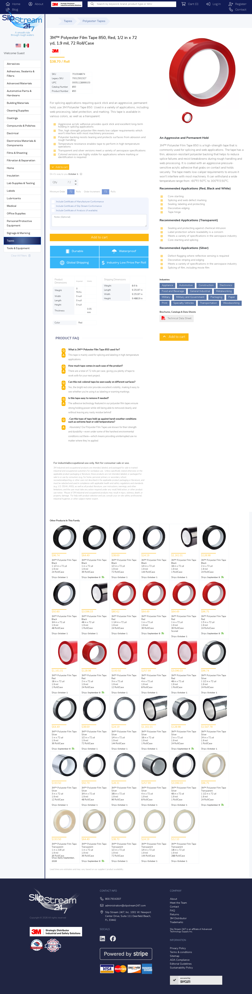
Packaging (216, 297)
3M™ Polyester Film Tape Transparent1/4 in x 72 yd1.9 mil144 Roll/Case (153, 850)
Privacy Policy (178, 948)
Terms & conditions (181, 952)
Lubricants (14, 198)
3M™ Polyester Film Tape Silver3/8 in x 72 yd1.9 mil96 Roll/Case (123, 794)
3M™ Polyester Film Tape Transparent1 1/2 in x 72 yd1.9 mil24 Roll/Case (213, 794)
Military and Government (190, 297)
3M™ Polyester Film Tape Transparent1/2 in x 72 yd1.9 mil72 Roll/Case (123, 850)
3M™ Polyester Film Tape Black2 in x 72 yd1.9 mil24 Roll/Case (213, 566)
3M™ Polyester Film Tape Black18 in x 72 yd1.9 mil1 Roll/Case (183, 566)
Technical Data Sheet (179, 318)
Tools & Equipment (18, 248)
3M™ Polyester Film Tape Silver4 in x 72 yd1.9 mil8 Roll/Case (153, 794)
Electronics (226, 285)
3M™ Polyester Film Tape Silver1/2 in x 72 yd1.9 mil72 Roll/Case (94, 738)
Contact (239, 9)
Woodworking (231, 303)
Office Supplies (16, 213)
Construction (206, 285)
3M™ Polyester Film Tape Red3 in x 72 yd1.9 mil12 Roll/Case (123, 681)
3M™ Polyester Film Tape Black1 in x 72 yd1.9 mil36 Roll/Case (94, 566)
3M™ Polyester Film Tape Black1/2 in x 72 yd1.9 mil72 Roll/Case (123, 566)
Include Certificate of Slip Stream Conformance (79, 206)
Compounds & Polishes (21, 126)
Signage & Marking (18, 233)
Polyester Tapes (94, 21)
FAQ (172, 910)
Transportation (208, 303)
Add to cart (61, 167)
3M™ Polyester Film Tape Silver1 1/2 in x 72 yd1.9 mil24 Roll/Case (213, 681)
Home (15, 4)
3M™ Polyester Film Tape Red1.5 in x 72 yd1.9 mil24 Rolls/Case (213, 622)
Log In (216, 4)
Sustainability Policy (181, 967)
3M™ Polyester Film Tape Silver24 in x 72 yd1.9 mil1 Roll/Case (213, 738)
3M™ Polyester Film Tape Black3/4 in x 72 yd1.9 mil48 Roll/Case (64, 622)
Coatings (12, 118)
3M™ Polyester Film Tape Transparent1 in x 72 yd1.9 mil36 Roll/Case (94, 850)
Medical (11, 206)
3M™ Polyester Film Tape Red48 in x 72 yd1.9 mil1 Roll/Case (183, 681)
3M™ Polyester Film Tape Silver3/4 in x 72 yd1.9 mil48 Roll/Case (94, 794)
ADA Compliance (179, 960)
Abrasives (13, 64)
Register (239, 4)
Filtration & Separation (21, 160)
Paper (231, 297)
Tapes (10, 240)
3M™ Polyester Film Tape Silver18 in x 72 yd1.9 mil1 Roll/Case (153, 738)
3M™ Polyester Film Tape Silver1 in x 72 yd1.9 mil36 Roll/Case (64, 738)
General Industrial (200, 291)
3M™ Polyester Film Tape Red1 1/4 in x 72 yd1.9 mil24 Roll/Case (123, 622)
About (38, 4)
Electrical (12, 133)
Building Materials (18, 103)
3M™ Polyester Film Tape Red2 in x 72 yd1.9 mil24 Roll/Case (94, 681)
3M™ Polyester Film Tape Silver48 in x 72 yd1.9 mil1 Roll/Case (183, 794)
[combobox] (132, 4)
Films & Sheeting (17, 153)
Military (166, 297)
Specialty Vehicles (183, 303)
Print (164, 303)
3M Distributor (178, 918)
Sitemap (174, 956)
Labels (11, 191)
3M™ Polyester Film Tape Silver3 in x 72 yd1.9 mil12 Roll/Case (64, 794)
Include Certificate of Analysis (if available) (77, 211)
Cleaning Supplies (18, 110)
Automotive (186, 285)
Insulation (13, 175)
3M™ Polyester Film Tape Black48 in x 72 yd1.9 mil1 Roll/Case (94, 622)
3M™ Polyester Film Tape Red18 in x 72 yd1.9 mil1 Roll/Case (64, 681)
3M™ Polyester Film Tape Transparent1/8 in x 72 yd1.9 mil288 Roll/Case (183, 850)
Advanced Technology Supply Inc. (191, 930)
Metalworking (224, 291)
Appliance (167, 285)
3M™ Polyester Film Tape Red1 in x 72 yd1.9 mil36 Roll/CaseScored (183, 623)
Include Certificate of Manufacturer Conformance (80, 202)
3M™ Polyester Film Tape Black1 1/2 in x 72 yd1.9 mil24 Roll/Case (64, 566)
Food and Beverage (173, 291)
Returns (174, 914)
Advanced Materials (19, 83)
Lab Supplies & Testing (21, 183)
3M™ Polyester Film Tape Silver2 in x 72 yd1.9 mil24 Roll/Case (183, 738)
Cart (192, 4)
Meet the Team (178, 903)
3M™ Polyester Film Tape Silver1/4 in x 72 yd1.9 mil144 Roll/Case (123, 738)
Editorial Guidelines (181, 964)
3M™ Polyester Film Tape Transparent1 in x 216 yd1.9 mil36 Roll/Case (64, 850)
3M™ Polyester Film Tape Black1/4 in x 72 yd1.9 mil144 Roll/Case (153, 566)
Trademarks (176, 922)
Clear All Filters (19, 256)
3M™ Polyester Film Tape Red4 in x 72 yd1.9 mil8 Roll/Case (153, 681)
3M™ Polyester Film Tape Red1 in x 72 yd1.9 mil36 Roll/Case (153, 622)
